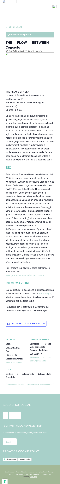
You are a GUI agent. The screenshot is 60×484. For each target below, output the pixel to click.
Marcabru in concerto (15, 384)
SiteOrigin (33, 477)
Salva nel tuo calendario (26, 323)
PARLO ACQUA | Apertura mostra (40, 384)
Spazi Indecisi (9, 472)
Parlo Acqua (45, 293)
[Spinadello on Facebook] (5, 415)
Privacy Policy (11, 459)
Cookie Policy (25, 459)
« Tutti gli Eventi (14, 26)
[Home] (9, 6)
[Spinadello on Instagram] (12, 415)
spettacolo (17, 362)
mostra (9, 362)
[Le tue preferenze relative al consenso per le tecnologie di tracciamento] (5, 481)
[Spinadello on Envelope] (18, 415)
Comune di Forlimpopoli (15, 474)
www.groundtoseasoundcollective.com (25, 275)
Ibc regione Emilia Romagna (44, 472)
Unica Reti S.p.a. (45, 474)
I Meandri (31, 472)
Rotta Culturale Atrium (31, 474)
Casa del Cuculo (21, 472)
